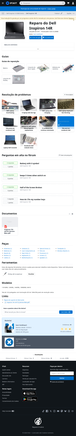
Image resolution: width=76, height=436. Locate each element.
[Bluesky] (65, 411)
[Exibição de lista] (69, 213)
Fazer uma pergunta (66, 155)
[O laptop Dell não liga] (28, 105)
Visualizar (31, 274)
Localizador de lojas (28, 382)
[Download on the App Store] (29, 393)
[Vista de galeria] (72, 213)
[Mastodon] (62, 411)
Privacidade (5, 395)
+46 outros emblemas (65, 331)
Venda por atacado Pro (29, 379)
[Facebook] (47, 411)
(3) (7, 253)
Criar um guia (36, 37)
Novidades (25, 373)
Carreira (4, 379)
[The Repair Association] (73, 411)
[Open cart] (68, 3)
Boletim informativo (8, 382)
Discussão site (6, 376)
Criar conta (51, 9)
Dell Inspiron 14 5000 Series (15, 13)
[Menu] (2, 3)
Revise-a (71, 18)
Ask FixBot (64, 312)
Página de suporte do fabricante (14, 300)
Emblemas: (67, 325)
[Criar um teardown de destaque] (69, 329)
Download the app (29, 389)
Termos (4, 398)
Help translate (6, 411)
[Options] (2, 13)
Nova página (69, 94)
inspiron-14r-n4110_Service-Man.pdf (18, 302)
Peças (5, 243)
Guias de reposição (10, 61)
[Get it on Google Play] (29, 399)
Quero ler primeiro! (58, 382)
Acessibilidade (6, 392)
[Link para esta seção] (1, 213)
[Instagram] (54, 411)
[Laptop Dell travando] (10, 140)
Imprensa (25, 370)
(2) (28, 251)
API (3, 384)
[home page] (11, 3)
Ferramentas (9, 262)
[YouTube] (58, 411)
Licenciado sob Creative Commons (42, 433)
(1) (8, 248)
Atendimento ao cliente (9, 373)
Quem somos (6, 370)
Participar (25, 376)
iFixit (25, 339)
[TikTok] (43, 411)
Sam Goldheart (38, 34)
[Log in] (73, 3)
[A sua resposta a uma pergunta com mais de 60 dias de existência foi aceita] (62, 329)
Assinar (62, 378)
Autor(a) (8, 320)
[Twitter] (51, 411)
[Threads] (69, 411)
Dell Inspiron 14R (31, 13)
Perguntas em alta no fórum (19, 155)
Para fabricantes (27, 384)
